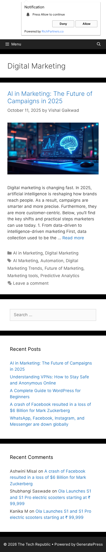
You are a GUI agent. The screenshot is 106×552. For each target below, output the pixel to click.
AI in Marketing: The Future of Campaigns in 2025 (49, 97)
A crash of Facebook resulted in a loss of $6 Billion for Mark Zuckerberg (48, 477)
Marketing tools (22, 275)
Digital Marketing (61, 253)
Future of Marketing (64, 268)
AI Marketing (25, 260)
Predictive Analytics (59, 275)
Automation (51, 260)
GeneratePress (89, 544)
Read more (73, 237)
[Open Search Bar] (98, 44)
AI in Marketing (28, 253)
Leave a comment (31, 283)
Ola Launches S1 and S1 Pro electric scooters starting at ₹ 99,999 (50, 497)
